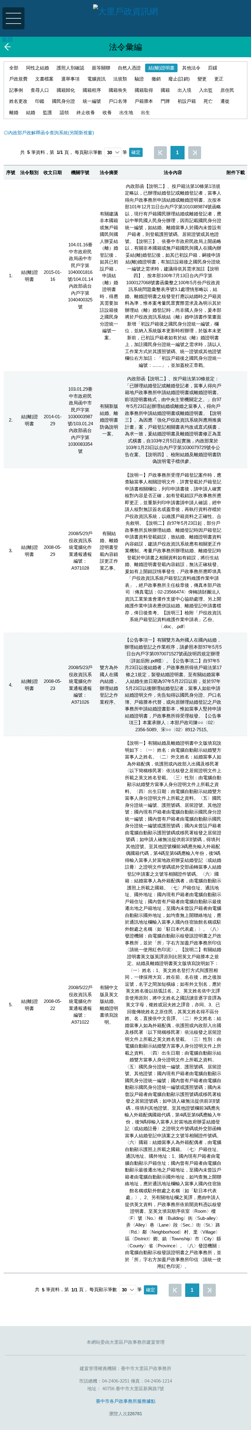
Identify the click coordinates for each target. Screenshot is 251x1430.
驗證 (139, 78)
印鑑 (39, 101)
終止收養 (86, 112)
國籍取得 (144, 90)
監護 (47, 112)
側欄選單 (13, 18)
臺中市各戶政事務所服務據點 (125, 1401)
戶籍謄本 (144, 101)
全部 (13, 67)
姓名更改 (18, 101)
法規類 (120, 78)
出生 (145, 112)
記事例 (16, 90)
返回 (7, 40)
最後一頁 (194, 152)
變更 (202, 78)
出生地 (126, 112)
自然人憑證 (129, 67)
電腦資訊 (96, 78)
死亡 (208, 101)
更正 (218, 78)
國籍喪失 (118, 90)
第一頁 (160, 152)
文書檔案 (44, 78)
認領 (64, 112)
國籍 (165, 90)
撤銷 (156, 78)
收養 (107, 112)
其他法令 (191, 67)
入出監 (206, 90)
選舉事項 (70, 78)
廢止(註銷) (179, 78)
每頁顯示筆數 (88, 152)
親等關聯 (101, 67)
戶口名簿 (118, 101)
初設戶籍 (187, 101)
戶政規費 (18, 78)
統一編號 (92, 101)
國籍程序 (92, 90)
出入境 (184, 90)
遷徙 (225, 101)
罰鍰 (212, 67)
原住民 (227, 90)
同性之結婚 (37, 67)
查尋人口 (40, 90)
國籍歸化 (66, 90)
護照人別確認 (70, 67)
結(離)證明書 (161, 67)
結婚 (30, 112)
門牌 (165, 101)
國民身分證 (63, 101)
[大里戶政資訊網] (125, 13)
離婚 (13, 112)
